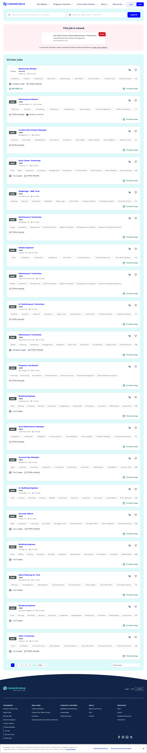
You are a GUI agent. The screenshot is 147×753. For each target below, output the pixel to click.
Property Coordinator (28, 365)
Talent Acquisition (38, 709)
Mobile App (8, 738)
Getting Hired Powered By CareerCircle (45, 720)
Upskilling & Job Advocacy (68, 709)
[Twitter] (131, 737)
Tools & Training (8, 723)
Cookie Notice (71, 749)
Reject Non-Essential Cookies (121, 748)
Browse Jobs (7, 716)
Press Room (121, 720)
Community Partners (86, 4)
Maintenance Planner (28, 99)
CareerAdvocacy (65, 716)
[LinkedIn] (127, 737)
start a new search (100, 47)
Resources (117, 4)
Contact (139, 689)
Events (119, 712)
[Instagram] (123, 737)
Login (127, 689)
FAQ (90, 712)
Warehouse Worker (28, 69)
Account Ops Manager (29, 457)
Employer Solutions (61, 4)
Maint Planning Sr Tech (29, 575)
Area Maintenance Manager (31, 427)
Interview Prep (9, 734)
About (104, 4)
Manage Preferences (101, 748)
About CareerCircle (95, 709)
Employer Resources (124, 716)
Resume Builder (9, 727)
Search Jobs (7, 712)
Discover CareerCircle (10, 709)
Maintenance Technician (30, 217)
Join (132, 689)
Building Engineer (27, 396)
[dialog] (73, 748)
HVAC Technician (26, 636)
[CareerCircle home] (14, 4)
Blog (119, 709)
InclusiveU (35, 716)
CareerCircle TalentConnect (41, 712)
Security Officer (26, 514)
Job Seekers (42, 4)
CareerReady (64, 712)
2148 (40, 665)
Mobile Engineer (26, 248)
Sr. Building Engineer (28, 488)
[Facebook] (118, 737)
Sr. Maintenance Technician (31, 304)
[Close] (143, 749)
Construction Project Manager (33, 130)
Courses (7, 731)
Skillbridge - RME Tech (29, 191)
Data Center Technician (30, 161)
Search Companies (9, 720)
